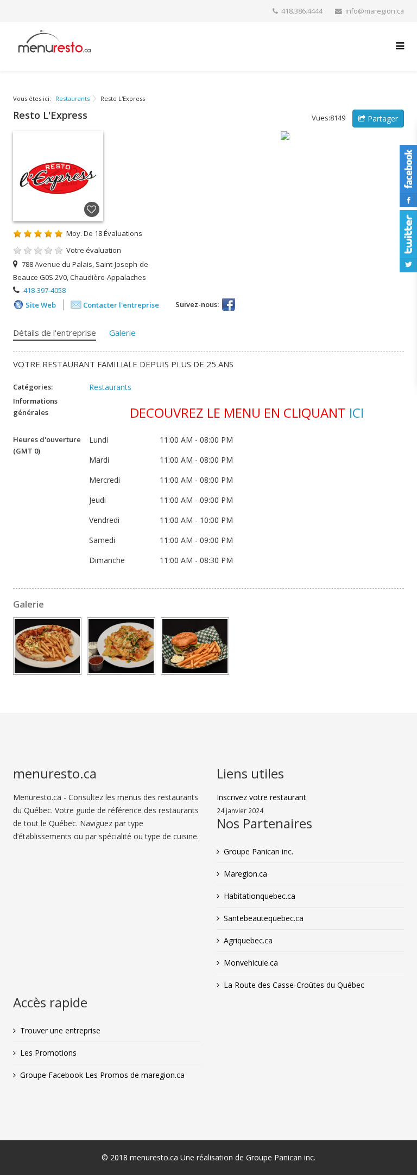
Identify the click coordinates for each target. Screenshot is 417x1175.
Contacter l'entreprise (121, 305)
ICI (356, 413)
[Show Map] (342, 135)
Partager (381, 118)
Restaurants (72, 98)
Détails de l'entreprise (54, 332)
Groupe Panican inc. (258, 851)
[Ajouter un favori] (91, 210)
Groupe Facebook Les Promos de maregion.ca (102, 1075)
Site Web (41, 305)
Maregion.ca (245, 874)
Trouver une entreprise (60, 1030)
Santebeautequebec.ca (264, 918)
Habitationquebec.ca (259, 896)
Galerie (122, 332)
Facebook (228, 304)
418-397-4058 (44, 290)
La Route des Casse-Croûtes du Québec (294, 985)
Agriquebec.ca (248, 940)
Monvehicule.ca (251, 962)
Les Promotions (48, 1053)
